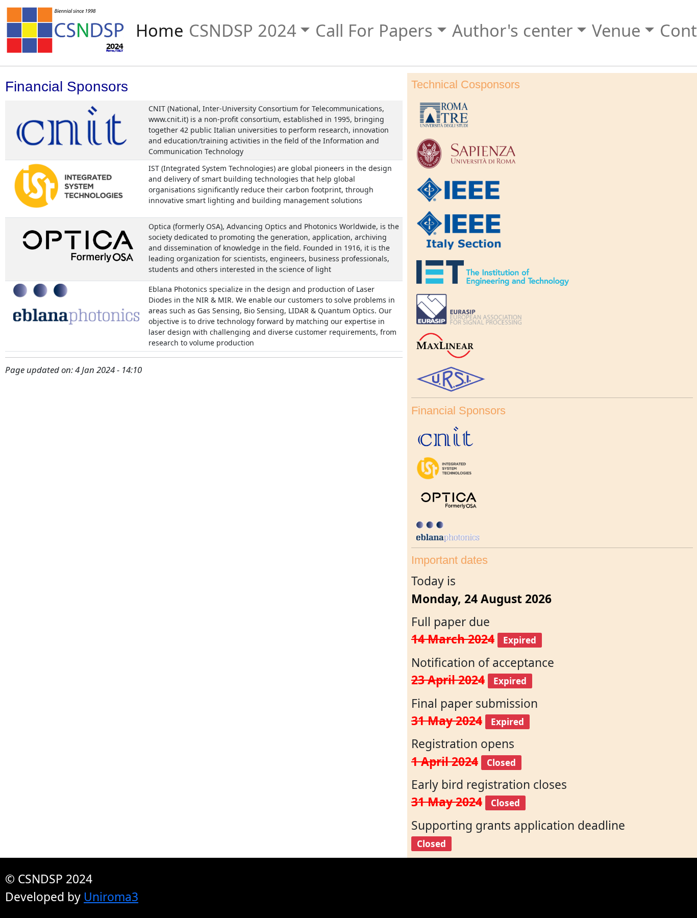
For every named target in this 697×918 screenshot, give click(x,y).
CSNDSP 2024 (242, 30)
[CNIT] (70, 125)
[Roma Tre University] (441, 113)
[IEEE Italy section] (457, 230)
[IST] (66, 185)
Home (159, 30)
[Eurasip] (466, 308)
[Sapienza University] (463, 152)
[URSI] (448, 378)
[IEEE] (456, 188)
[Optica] (75, 245)
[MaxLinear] (442, 344)
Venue (616, 30)
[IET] (490, 272)
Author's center (512, 30)
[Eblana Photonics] (73, 303)
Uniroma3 (111, 897)
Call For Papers (374, 30)
